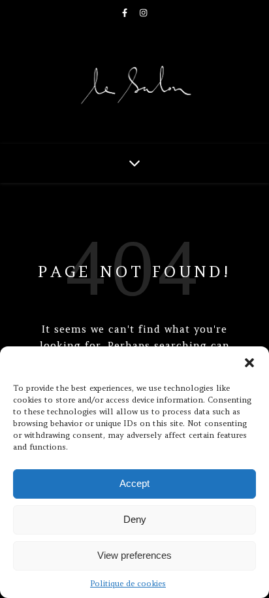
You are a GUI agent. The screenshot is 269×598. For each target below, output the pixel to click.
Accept (134, 483)
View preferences (134, 555)
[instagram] (143, 12)
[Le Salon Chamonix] (134, 85)
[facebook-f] (126, 12)
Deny (134, 519)
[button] (249, 362)
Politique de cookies (128, 583)
